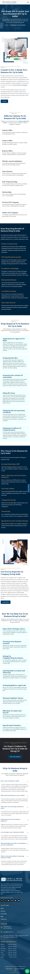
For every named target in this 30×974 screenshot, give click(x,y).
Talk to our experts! (15, 756)
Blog (2, 916)
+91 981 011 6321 (7, 926)
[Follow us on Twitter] (8, 900)
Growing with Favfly (15, 972)
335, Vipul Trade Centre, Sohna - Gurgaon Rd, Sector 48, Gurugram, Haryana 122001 (15, 936)
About (2, 908)
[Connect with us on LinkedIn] (15, 900)
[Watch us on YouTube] (19, 900)
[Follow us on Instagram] (5, 900)
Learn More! (5, 602)
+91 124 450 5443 (7, 928)
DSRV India (14, 966)
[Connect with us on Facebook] (2, 900)
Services (3, 911)
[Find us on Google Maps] (12, 900)
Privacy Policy (9, 968)
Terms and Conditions (19, 968)
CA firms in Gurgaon (22, 85)
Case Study (4, 914)
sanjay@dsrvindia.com (8, 932)
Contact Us (3, 919)
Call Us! (4, 101)
